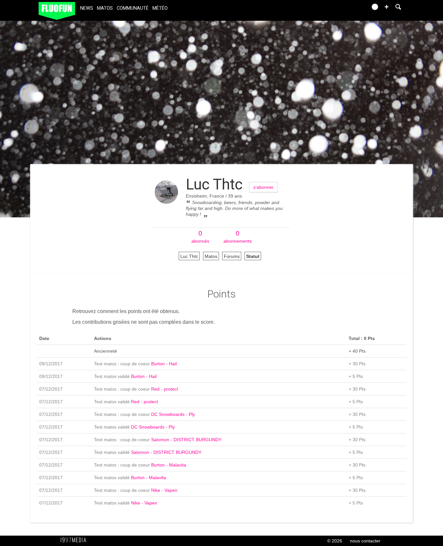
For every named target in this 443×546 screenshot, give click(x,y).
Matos (105, 8)
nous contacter (365, 540)
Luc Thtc (214, 184)
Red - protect (164, 389)
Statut (252, 256)
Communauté (133, 8)
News (86, 8)
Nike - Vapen (164, 490)
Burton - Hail (164, 363)
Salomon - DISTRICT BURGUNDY (186, 439)
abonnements (237, 237)
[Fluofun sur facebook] (348, 9)
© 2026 (334, 540)
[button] (386, 6)
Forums (232, 256)
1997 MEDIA (75, 540)
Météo (160, 8)
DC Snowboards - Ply (173, 414)
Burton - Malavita (168, 464)
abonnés (200, 237)
